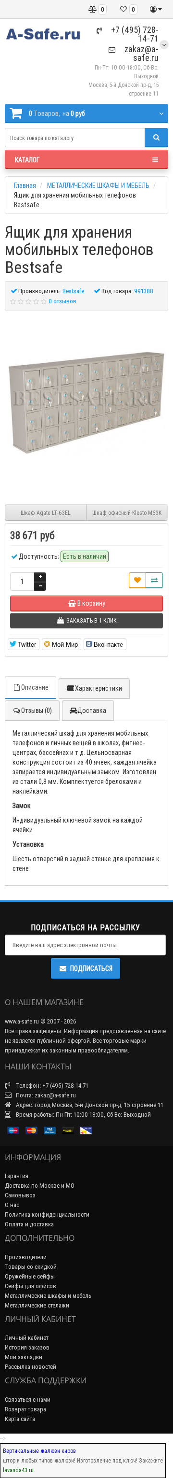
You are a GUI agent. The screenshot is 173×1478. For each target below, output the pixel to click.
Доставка (91, 710)
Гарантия (16, 1176)
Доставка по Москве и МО (39, 1185)
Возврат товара (25, 1409)
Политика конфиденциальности (47, 1214)
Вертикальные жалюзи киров (39, 1450)
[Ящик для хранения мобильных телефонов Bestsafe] (86, 403)
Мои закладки (23, 1357)
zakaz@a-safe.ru (141, 53)
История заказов (27, 1347)
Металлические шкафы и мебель (48, 1296)
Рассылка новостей (30, 1367)
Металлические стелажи (37, 1305)
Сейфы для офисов (30, 1286)
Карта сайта (20, 1419)
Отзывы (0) (36, 710)
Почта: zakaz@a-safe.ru (45, 1095)
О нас (12, 1205)
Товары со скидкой (31, 1267)
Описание (35, 687)
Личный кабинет (27, 1338)
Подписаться (91, 968)
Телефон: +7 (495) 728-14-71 (51, 1085)
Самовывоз (20, 1195)
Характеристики (98, 688)
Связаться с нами (27, 1399)
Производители (26, 1257)
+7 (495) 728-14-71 (134, 34)
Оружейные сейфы (30, 1276)
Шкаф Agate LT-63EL (46, 512)
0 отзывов (62, 301)
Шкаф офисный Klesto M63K (126, 512)
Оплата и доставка (29, 1224)
